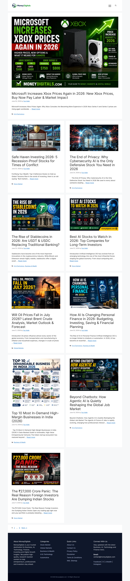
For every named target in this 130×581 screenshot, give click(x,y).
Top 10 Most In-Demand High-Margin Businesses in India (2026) (35, 417)
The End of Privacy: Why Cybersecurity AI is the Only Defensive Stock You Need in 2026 (92, 163)
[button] (115, 5)
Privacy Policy (72, 551)
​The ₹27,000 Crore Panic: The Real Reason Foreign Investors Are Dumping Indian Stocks (35, 495)
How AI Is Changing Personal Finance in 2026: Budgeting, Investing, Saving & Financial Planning (92, 321)
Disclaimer (71, 554)
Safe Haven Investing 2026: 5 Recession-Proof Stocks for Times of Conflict (34, 161)
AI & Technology (19, 114)
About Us (70, 545)
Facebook (97, 562)
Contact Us (71, 548)
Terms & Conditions (74, 558)
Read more (36, 109)
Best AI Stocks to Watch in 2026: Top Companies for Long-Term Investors (90, 241)
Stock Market (18, 184)
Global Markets (19, 348)
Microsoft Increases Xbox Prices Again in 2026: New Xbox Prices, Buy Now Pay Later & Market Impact (63, 95)
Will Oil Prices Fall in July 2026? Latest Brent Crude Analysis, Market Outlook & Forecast (33, 321)
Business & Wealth (31, 266)
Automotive (44, 558)
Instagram (97, 564)
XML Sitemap (72, 561)
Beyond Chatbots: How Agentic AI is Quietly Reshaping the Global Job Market (90, 403)
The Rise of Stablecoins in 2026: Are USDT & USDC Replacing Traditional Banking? (35, 241)
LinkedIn (108, 562)
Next (24, 528)
